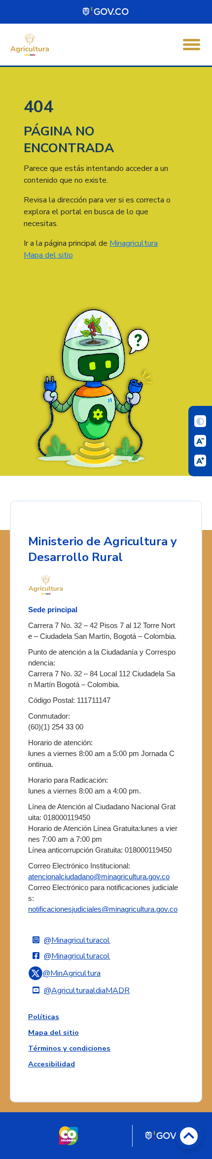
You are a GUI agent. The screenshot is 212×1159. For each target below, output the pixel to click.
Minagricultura (133, 243)
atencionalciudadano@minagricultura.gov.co (99, 877)
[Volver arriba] (189, 1136)
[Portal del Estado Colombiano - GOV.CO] (106, 12)
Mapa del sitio (48, 255)
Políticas (43, 1017)
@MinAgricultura (72, 973)
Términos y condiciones (69, 1048)
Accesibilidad (51, 1064)
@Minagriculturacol (77, 940)
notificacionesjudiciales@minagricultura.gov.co (102, 909)
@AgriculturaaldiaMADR (87, 990)
